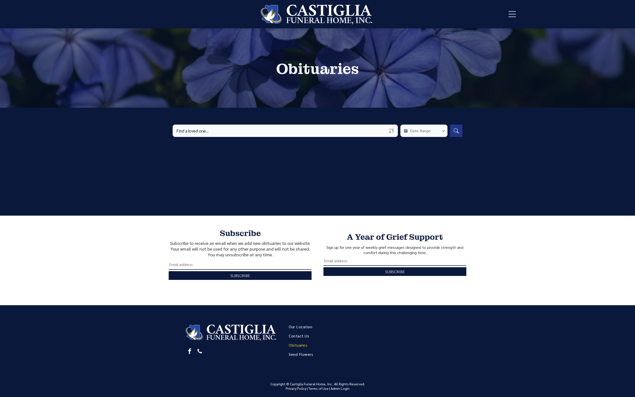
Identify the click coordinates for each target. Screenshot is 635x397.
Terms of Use (318, 388)
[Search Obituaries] (456, 131)
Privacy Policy (296, 388)
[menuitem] (323, 326)
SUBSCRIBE (240, 275)
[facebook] (189, 352)
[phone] (199, 352)
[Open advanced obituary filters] (391, 130)
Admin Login (340, 388)
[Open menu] (512, 14)
